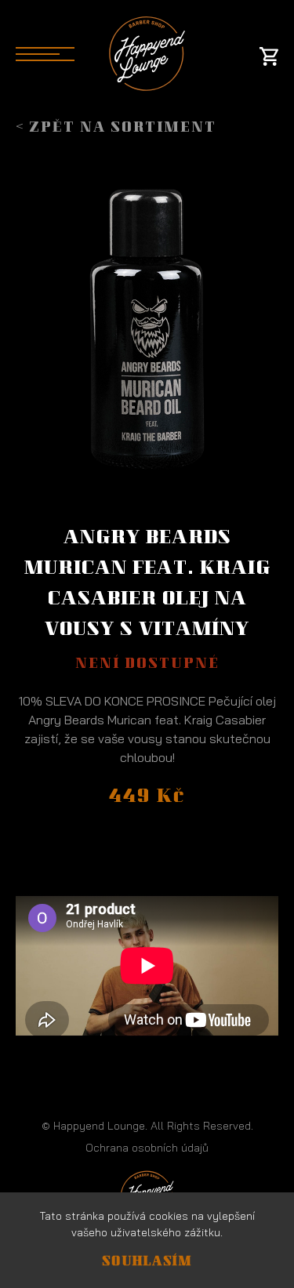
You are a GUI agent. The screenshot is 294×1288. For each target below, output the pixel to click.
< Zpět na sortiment (116, 129)
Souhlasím (147, 1262)
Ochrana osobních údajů (147, 1148)
